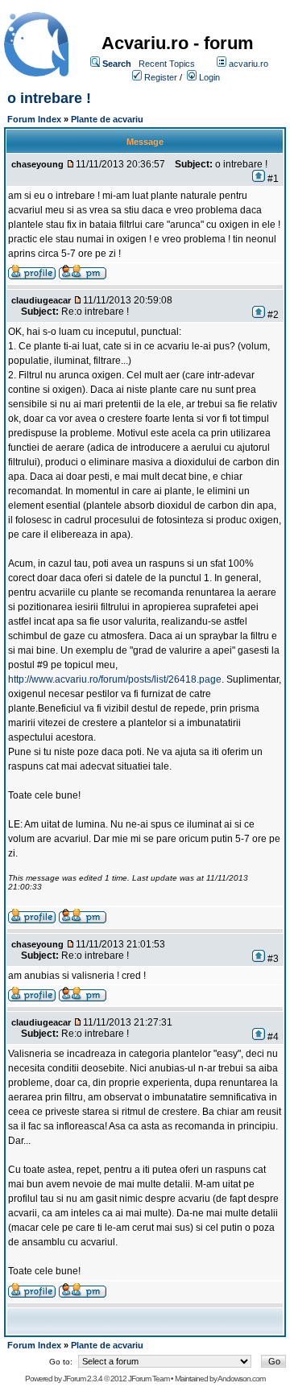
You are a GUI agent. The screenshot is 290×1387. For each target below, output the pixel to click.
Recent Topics (167, 63)
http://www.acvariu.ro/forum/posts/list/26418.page (115, 679)
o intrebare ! (49, 98)
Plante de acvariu (107, 119)
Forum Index (34, 119)
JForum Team (148, 1378)
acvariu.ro (248, 63)
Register (160, 77)
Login (209, 77)
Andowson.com (241, 1378)
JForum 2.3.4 (82, 1378)
